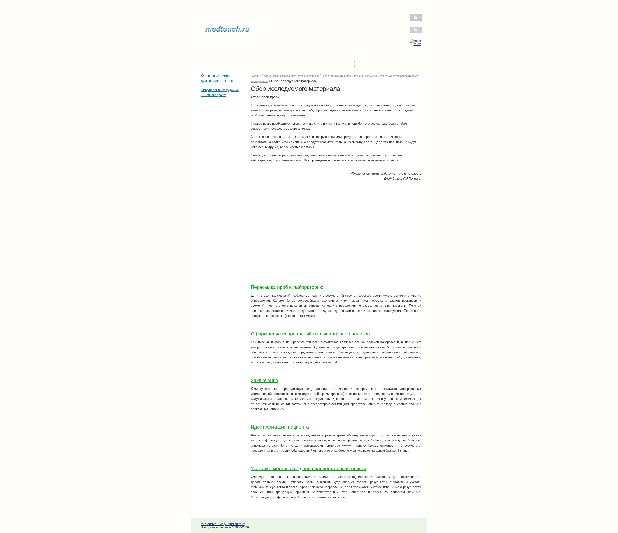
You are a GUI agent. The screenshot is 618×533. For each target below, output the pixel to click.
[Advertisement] (215, 129)
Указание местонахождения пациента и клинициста (308, 468)
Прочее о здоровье (214, 64)
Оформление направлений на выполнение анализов (310, 333)
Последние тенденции (247, 64)
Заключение (264, 380)
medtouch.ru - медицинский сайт (223, 524)
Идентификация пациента (280, 427)
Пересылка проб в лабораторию (287, 287)
